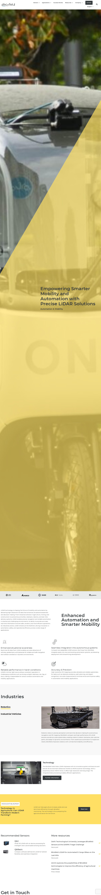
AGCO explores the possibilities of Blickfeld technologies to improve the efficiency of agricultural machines (73, 866)
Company (78, 2)
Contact (89, 2)
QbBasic (19, 849)
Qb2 (17, 841)
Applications (46, 2)
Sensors (35, 2)
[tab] (21, 709)
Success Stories (58, 2)
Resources (68, 2)
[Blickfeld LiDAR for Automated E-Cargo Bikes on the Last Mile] (99, 854)
